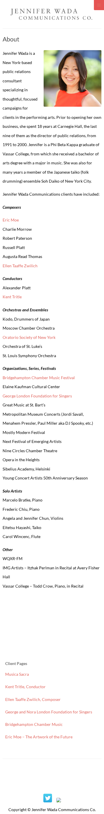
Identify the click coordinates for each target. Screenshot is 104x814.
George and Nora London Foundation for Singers (48, 711)
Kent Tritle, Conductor (25, 686)
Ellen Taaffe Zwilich (20, 265)
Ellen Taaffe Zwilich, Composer (33, 699)
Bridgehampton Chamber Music (34, 724)
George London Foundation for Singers (37, 395)
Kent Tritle (12, 296)
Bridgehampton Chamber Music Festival (39, 377)
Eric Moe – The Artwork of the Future (39, 736)
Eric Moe (11, 219)
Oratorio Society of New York (29, 337)
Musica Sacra (17, 674)
